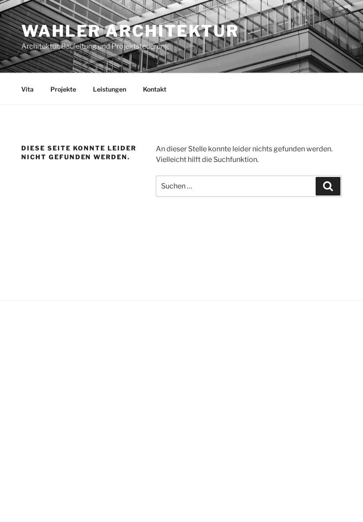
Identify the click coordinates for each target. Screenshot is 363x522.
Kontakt (154, 89)
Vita (27, 89)
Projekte (63, 89)
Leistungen (109, 89)
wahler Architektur (130, 31)
